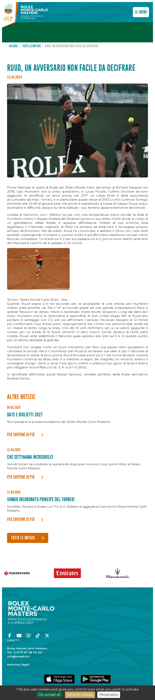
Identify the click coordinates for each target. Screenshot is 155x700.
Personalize (108, 695)
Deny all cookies (80, 695)
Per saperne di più (21, 434)
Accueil (13, 46)
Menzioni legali (18, 664)
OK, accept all (49, 695)
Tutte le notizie (31, 46)
